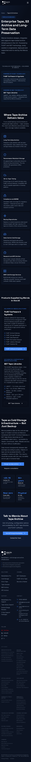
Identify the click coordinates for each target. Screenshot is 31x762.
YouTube (6, 630)
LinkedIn (6, 633)
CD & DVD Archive (5, 682)
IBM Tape (3, 718)
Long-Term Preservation (22, 671)
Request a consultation (11, 468)
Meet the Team (4, 745)
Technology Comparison (7, 689)
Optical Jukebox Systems (7, 691)
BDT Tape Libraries (14, 403)
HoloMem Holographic (6, 733)
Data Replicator (20, 657)
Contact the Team (15, 538)
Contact (3, 747)
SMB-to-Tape (20, 653)
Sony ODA (3, 685)
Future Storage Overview (7, 728)
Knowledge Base (21, 728)
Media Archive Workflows (7, 655)
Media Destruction (21, 707)
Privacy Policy (4, 758)
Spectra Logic (4, 720)
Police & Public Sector (6, 700)
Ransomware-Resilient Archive (22, 673)
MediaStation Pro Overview (7, 652)
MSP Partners (20, 720)
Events (18, 732)
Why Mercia (4, 741)
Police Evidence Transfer (7, 653)
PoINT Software (20, 684)
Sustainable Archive (21, 703)
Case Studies (20, 730)
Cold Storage (5, 578)
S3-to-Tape (4, 581)
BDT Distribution (21, 576)
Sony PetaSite (4, 687)
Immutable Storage (21, 662)
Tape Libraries (5, 584)
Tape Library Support (7, 604)
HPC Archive (5, 590)
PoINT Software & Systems (14, 349)
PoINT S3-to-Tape (22, 578)
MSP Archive (5, 587)
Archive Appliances (21, 702)
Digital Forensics (5, 702)
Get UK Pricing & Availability (14, 533)
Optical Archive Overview (7, 680)
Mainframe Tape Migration (23, 687)
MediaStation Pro (6, 576)
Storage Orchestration (6, 659)
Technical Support (5, 748)
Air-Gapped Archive (21, 660)
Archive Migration (21, 685)
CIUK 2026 (19, 733)
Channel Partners (21, 715)
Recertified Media (21, 709)
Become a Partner (22, 581)
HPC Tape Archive (21, 669)
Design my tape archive (11, 464)
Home (3, 13)
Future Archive (4, 730)
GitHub (5, 635)
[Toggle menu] (27, 2)
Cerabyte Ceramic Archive (7, 732)
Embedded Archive (21, 700)
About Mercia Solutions (7, 743)
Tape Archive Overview (22, 680)
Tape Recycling (20, 705)
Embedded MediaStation (7, 661)
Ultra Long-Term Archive (7, 735)
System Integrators (21, 722)
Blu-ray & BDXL (5, 684)
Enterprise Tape (20, 665)
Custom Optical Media (6, 692)
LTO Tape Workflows (6, 657)
